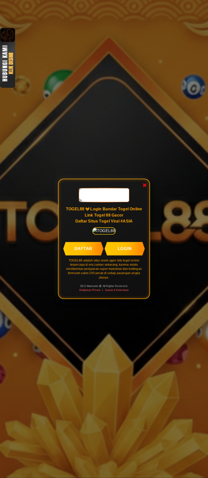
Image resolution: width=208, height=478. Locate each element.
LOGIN (125, 247)
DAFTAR (83, 247)
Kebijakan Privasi (89, 290)
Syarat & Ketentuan (117, 290)
